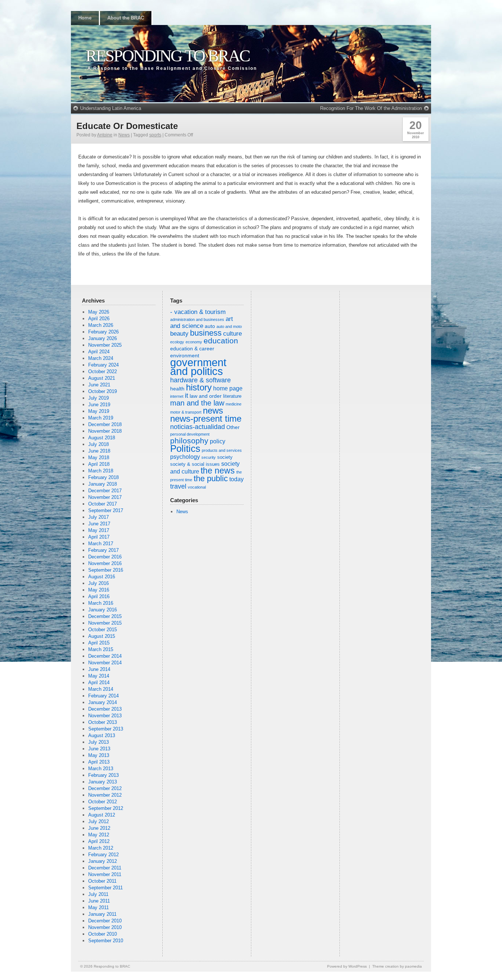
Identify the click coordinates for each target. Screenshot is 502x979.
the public (211, 478)
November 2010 (105, 927)
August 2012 (101, 815)
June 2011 (99, 901)
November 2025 (105, 345)
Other (233, 427)
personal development (189, 434)
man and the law (197, 403)
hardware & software (200, 380)
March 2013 (100, 768)
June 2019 (99, 404)
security (208, 457)
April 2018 (99, 464)
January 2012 (102, 861)
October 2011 (102, 881)
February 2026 (103, 332)
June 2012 (99, 828)
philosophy (189, 440)
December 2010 (105, 920)
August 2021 (101, 378)
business (206, 332)
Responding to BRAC (168, 55)
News (124, 134)
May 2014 (98, 676)
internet (176, 396)
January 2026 (102, 338)
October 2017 (102, 504)
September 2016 (105, 570)
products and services (222, 450)
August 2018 (101, 437)
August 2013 (101, 735)
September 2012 (105, 808)
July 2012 (98, 821)
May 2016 (98, 590)
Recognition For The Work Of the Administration (371, 108)
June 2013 (99, 748)
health (177, 389)
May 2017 (98, 530)
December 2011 (104, 868)
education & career (192, 348)
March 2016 (100, 603)
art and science (201, 322)
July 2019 (98, 398)
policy (217, 441)
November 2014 (105, 662)
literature (232, 396)
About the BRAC (125, 18)
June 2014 (99, 669)
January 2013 (102, 782)
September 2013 (105, 729)
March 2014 (100, 689)
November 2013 (105, 715)
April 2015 (99, 643)
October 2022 (102, 371)
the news (218, 470)
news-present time (205, 419)
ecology (177, 342)
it (186, 395)
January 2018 (102, 484)
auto (210, 326)
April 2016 (99, 596)
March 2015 (100, 649)
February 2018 (103, 477)
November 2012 (105, 795)
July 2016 (98, 583)
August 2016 (101, 576)
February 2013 (103, 775)
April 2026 (99, 318)
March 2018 (100, 471)
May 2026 (98, 312)
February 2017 (103, 550)
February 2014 (103, 695)
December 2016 (105, 557)
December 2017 (105, 490)
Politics (185, 448)
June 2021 (99, 384)
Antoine (104, 134)
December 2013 (105, 709)
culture (232, 333)
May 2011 (98, 907)
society (225, 457)
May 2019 (98, 411)
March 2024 (100, 358)
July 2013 (98, 742)
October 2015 (102, 629)
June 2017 (99, 523)
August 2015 (101, 636)
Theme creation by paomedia (397, 966)
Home (85, 18)
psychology (185, 457)
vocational (197, 487)
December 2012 (105, 788)
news (213, 410)
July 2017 (98, 517)
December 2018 (105, 424)
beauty (179, 333)
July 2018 (98, 444)
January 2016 (102, 609)
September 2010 (105, 940)
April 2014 (99, 682)
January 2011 (102, 914)
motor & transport (185, 412)
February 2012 (103, 854)
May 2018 (98, 457)
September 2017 (105, 510)
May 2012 (98, 834)
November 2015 (105, 623)
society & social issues (195, 464)
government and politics (198, 366)
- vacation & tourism (198, 311)
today (236, 479)
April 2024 (99, 351)
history (199, 387)
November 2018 (105, 431)
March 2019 (100, 418)
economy (194, 342)
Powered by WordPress (347, 966)
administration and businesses (197, 319)
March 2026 (100, 325)
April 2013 (99, 762)
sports (155, 134)
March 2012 (100, 848)
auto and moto (229, 326)
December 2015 (105, 616)
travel (178, 486)
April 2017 (99, 537)
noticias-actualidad (197, 426)
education (221, 340)
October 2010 (102, 934)
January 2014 (102, 702)
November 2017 (105, 497)
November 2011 (104, 874)
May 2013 (98, 755)
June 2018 (99, 451)
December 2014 (105, 656)
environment (184, 355)
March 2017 (100, 543)
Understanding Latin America (110, 108)
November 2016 (105, 563)
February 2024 (103, 365)
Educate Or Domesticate (127, 126)
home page (228, 388)
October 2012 (102, 801)
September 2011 (105, 887)
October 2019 (102, 391)
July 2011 (98, 894)
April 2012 (99, 841)
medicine (233, 404)
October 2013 (102, 722)
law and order (206, 396)
